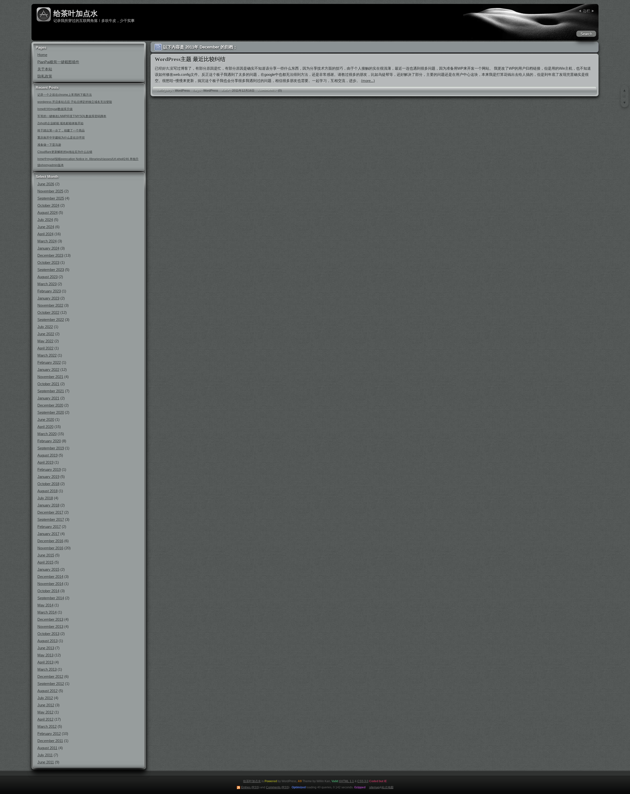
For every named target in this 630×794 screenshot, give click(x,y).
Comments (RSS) (277, 787)
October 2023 (48, 262)
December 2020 (50, 405)
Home (42, 55)
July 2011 (45, 755)
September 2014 (50, 598)
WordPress (182, 90)
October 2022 (48, 312)
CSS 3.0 (362, 781)
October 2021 (48, 384)
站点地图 (388, 787)
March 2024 (47, 241)
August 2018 (47, 491)
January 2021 (48, 398)
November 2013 (50, 626)
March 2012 (47, 726)
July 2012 (45, 698)
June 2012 (45, 705)
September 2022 (50, 320)
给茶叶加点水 (75, 13)
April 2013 (45, 662)
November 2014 (50, 584)
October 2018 (48, 484)
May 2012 (45, 712)
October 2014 (48, 591)
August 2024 (47, 212)
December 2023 (50, 255)
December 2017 (50, 512)
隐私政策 (44, 76)
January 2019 (48, 477)
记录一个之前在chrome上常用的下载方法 (64, 94)
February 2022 (49, 362)
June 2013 (45, 648)
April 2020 (45, 427)
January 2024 (48, 248)
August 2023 (47, 277)
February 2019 (49, 469)
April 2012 (45, 719)
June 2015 (45, 555)
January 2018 (48, 505)
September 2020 (50, 412)
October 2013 (48, 634)
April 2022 (45, 348)
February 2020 (49, 441)
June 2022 (45, 334)
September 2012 (50, 684)
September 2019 (50, 448)
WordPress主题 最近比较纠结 (190, 59)
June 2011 (45, 762)
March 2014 (47, 612)
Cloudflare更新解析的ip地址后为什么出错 (64, 152)
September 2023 (50, 270)
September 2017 (50, 519)
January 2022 (48, 369)
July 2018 (45, 498)
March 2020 (47, 434)
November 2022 (50, 305)
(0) (280, 90)
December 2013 (50, 619)
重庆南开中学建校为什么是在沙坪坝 (61, 137)
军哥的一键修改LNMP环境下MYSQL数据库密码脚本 (71, 116)
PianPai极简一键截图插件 (58, 62)
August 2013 (47, 641)
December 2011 (50, 741)
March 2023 (47, 284)
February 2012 (49, 733)
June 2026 (45, 184)
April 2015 (45, 562)
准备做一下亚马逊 (49, 144)
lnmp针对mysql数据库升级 (55, 109)
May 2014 (45, 605)
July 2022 (45, 327)
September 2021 (50, 391)
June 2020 (45, 419)
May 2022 (45, 341)
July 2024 (45, 220)
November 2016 (50, 548)
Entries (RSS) (250, 787)
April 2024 (45, 234)
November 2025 (50, 191)
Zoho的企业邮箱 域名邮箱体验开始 (60, 123)
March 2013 (47, 669)
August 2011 (47, 748)
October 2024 (48, 205)
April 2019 (45, 462)
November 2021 (50, 377)
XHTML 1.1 (346, 781)
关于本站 (44, 69)
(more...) (368, 81)
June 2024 (45, 227)
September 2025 (50, 198)
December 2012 (50, 676)
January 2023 (48, 298)
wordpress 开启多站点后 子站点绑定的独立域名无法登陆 (74, 102)
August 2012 (47, 691)
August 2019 (47, 455)
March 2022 (47, 355)
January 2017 (48, 534)
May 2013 (45, 655)
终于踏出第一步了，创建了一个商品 (61, 130)
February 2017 (49, 526)
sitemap (374, 787)
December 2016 (50, 541)
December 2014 (50, 576)
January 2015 (48, 569)
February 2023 (49, 291)
